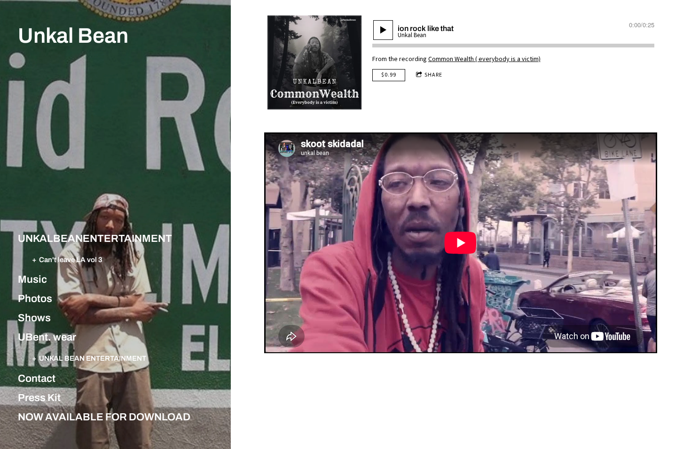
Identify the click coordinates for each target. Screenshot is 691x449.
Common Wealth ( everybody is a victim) (484, 59)
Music (32, 279)
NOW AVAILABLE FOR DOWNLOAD (104, 417)
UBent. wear (47, 337)
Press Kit (39, 398)
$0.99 (388, 75)
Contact (36, 378)
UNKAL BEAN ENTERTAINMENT (92, 358)
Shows (34, 318)
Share (433, 75)
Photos (35, 299)
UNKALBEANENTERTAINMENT (95, 238)
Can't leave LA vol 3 (70, 259)
